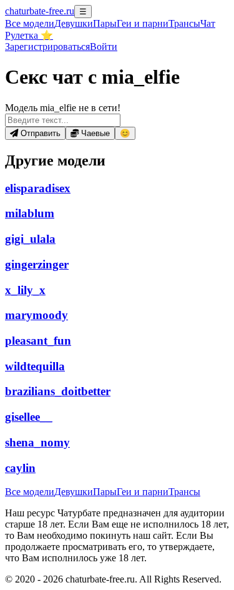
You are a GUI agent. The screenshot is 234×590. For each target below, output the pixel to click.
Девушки (73, 23)
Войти (103, 46)
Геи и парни (142, 491)
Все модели (29, 491)
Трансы (184, 23)
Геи (142, 23)
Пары (105, 23)
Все (29, 23)
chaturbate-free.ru (39, 11)
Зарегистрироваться (47, 46)
